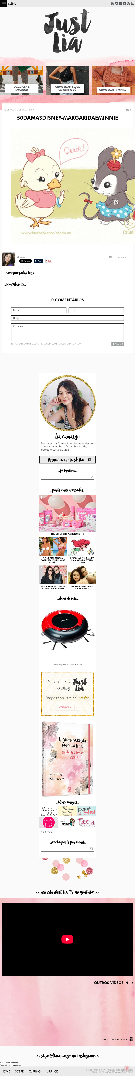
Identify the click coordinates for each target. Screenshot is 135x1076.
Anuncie (52, 1071)
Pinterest (128, 3)
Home (6, 1071)
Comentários (121, 257)
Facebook (120, 3)
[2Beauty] (67, 811)
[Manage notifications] (127, 1068)
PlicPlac (129, 1072)
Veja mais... (47, 831)
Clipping (34, 1071)
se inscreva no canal (115, 1039)
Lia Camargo (105, 1072)
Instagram (116, 3)
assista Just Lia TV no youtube (67, 892)
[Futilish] (86, 822)
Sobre (19, 1071)
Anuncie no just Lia (65, 459)
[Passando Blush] (86, 811)
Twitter (124, 3)
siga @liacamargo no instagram (67, 1056)
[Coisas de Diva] (48, 822)
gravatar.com (75, 344)
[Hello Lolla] (48, 811)
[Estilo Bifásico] (67, 822)
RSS (132, 3)
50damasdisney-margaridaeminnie (67, 118)
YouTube (112, 3)
